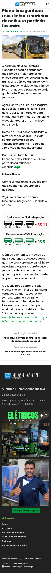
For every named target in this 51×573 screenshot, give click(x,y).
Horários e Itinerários (13, 532)
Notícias (6, 541)
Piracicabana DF (14, 31)
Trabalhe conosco (10, 558)
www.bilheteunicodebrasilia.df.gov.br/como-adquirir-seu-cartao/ (24, 319)
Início (5, 524)
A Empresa (7, 528)
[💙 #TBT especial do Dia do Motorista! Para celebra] (25, 482)
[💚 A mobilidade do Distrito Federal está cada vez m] (25, 433)
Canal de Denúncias (32, 558)
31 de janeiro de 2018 (36, 31)
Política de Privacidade (14, 536)
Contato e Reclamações (14, 545)
